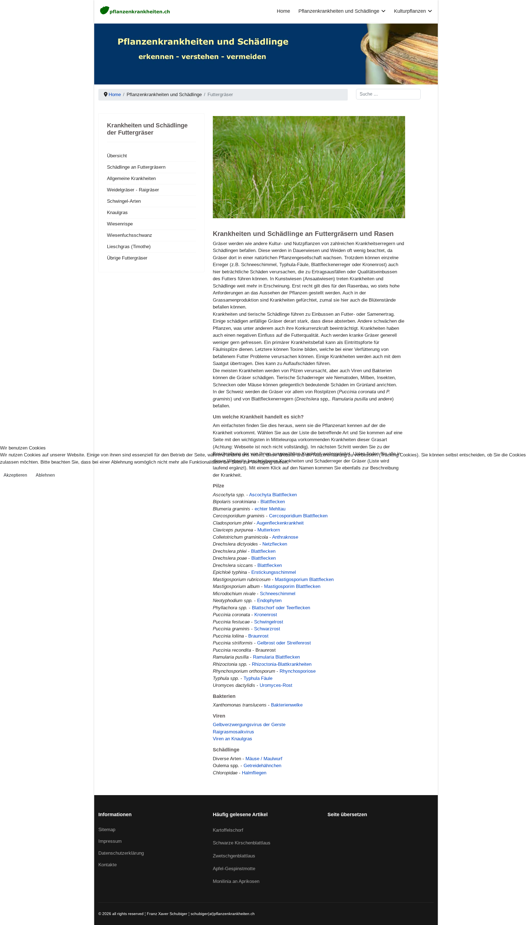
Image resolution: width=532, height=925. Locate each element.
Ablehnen (45, 475)
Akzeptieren (15, 475)
